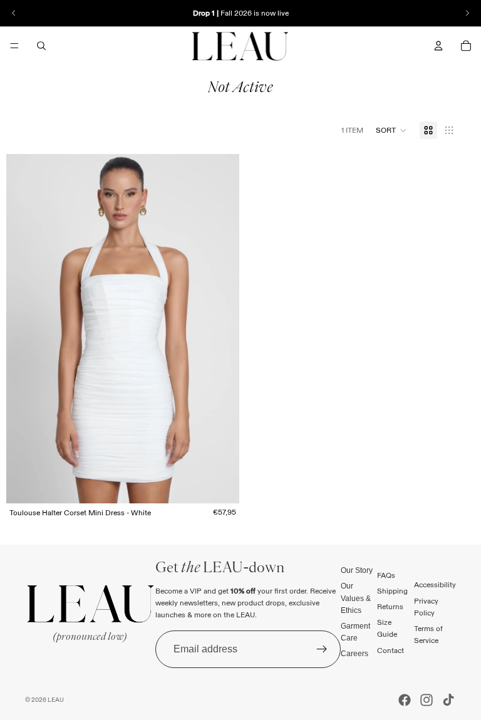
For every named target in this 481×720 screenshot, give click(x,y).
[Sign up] (322, 648)
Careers (354, 653)
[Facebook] (404, 699)
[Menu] (14, 45)
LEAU (56, 700)
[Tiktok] (448, 699)
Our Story (357, 570)
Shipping (392, 590)
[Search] (41, 45)
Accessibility (435, 584)
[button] (391, 130)
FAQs (386, 574)
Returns (390, 606)
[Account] (438, 45)
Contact (390, 649)
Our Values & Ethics (356, 598)
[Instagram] (426, 699)
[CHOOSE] (220, 484)
